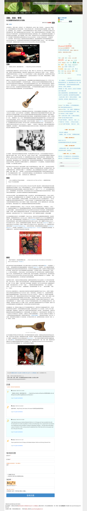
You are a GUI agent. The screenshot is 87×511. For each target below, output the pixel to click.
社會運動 (60, 69)
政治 (74, 62)
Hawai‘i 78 (45, 222)
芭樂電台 (60, 52)
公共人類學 (74, 58)
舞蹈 (59, 71)
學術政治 (64, 62)
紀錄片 (69, 69)
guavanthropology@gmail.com (37, 508)
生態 (63, 67)
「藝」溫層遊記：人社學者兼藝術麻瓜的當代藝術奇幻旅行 (70, 80)
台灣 (66, 60)
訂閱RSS (62, 19)
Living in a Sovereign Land (29, 227)
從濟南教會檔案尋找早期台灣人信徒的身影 (67, 142)
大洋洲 (75, 60)
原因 (13, 339)
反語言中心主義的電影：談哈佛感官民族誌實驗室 (68, 95)
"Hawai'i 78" (35, 267)
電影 (76, 71)
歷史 (66, 64)
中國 (59, 58)
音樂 (59, 73)
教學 (78, 62)
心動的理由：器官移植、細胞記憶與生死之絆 (67, 99)
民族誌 (69, 64)
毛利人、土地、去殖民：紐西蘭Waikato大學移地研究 (74, 109)
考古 (76, 69)
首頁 (7, 13)
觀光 (65, 71)
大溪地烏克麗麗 (34, 315)
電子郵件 (8, 459)
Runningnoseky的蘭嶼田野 (64, 48)
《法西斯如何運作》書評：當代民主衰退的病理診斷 (69, 148)
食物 (62, 73)
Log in (12, 398)
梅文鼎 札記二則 (62, 140)
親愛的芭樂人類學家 (67, 52)
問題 (45, 265)
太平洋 (59, 62)
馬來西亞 (69, 73)
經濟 (73, 69)
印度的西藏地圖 (63, 50)
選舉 (73, 71)
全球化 (69, 58)
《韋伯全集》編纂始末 (63, 132)
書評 (62, 65)
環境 (59, 67)
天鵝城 (71, 50)
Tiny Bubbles (33, 219)
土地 (72, 60)
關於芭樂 (11, 13)
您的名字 (8, 455)
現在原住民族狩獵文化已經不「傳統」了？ (73, 111)
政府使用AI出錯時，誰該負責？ (65, 150)
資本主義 (69, 71)
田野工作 (71, 67)
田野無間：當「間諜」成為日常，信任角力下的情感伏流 (70, 88)
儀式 (66, 58)
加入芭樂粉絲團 (63, 18)
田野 (66, 67)
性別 (71, 62)
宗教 (68, 62)
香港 (65, 73)
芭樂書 (22, 13)
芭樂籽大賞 (27, 13)
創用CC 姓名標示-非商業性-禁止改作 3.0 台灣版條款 (25, 373)
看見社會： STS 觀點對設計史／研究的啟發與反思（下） (70, 156)
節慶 (65, 69)
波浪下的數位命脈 (62, 90)
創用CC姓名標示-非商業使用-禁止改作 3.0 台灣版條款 (28, 505)
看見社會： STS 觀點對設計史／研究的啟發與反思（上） (70, 158)
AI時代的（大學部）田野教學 (64, 86)
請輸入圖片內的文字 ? (11, 485)
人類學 (62, 58)
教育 (59, 64)
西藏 (62, 71)
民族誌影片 (75, 64)
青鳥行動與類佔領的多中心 (66, 107)
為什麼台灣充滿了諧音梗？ (67, 117)
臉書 (26, 508)
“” (21, 261)
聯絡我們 (34, 13)
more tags (79, 74)
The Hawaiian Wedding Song (18, 226)
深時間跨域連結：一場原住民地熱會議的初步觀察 (68, 84)
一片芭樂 (72, 48)
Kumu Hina (29, 338)
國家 (69, 60)
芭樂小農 (17, 13)
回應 (7, 465)
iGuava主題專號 (65, 46)
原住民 (61, 60)
